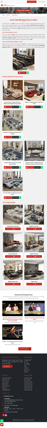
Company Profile (27, 360)
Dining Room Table (28, 378)
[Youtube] (3, 415)
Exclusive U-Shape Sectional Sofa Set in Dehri (12, 133)
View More (6, 366)
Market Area (26, 370)
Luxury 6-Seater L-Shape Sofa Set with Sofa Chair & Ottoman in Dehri (34, 163)
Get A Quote (8, 107)
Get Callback (15, 107)
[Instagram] (6, 415)
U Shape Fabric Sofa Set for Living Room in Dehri (12, 163)
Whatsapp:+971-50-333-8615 (11, 412)
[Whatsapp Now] (28, 72)
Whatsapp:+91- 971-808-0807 (11, 405)
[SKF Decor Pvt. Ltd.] (6, 5)
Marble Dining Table (28, 388)
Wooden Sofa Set (13, 281)
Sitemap (26, 372)
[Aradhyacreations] (1, 1)
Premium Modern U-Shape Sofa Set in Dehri (12, 193)
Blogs (25, 366)
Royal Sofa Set (34, 254)
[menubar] (45, 5)
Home (3, 15)
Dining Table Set (27, 380)
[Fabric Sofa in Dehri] (34, 270)
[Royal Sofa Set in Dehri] (34, 242)
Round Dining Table (28, 382)
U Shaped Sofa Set (6, 390)
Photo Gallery (27, 364)
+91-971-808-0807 (8, 403)
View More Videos (23, 349)
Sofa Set (8, 15)
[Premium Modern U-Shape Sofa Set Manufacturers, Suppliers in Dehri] (12, 181)
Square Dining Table (28, 386)
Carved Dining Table (28, 390)
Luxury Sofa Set (12, 254)
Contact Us (26, 368)
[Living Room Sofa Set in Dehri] (13, 215)
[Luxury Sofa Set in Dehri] (13, 242)
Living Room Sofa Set (13, 226)
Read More (8, 228)
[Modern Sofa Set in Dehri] (34, 215)
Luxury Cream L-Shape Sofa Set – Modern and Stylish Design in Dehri (12, 102)
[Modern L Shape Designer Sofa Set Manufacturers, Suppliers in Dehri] (34, 90)
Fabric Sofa (34, 281)
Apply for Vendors (31, 1)
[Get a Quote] (1, 424)
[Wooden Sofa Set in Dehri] (13, 270)
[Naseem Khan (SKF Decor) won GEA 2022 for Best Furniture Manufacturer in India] (12, 332)
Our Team (26, 362)
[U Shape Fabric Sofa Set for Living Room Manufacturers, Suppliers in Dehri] (12, 150)
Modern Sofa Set (34, 226)
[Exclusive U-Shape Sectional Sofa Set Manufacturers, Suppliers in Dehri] (12, 120)
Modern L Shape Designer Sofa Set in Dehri (34, 102)
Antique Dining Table (28, 384)
